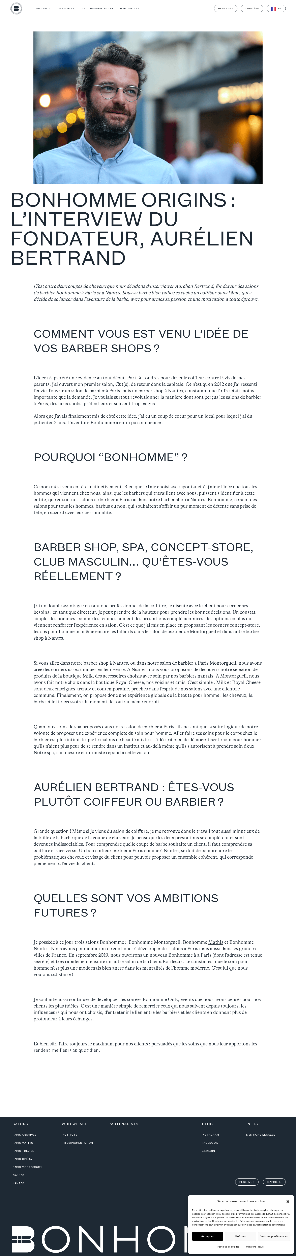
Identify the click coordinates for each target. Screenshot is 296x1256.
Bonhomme (220, 499)
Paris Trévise (23, 1151)
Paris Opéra (22, 1159)
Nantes (18, 1183)
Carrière (252, 8)
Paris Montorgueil (28, 1167)
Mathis (215, 942)
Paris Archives (25, 1134)
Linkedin (208, 1151)
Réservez (225, 8)
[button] (288, 1201)
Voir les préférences (274, 1236)
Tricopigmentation (77, 1142)
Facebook (210, 1142)
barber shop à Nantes (161, 391)
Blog (207, 1124)
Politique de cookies (228, 1247)
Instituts (70, 1134)
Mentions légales (255, 1247)
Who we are (74, 1124)
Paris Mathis (23, 1142)
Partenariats (123, 1124)
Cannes (18, 1175)
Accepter (207, 1236)
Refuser (240, 1236)
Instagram (210, 1134)
